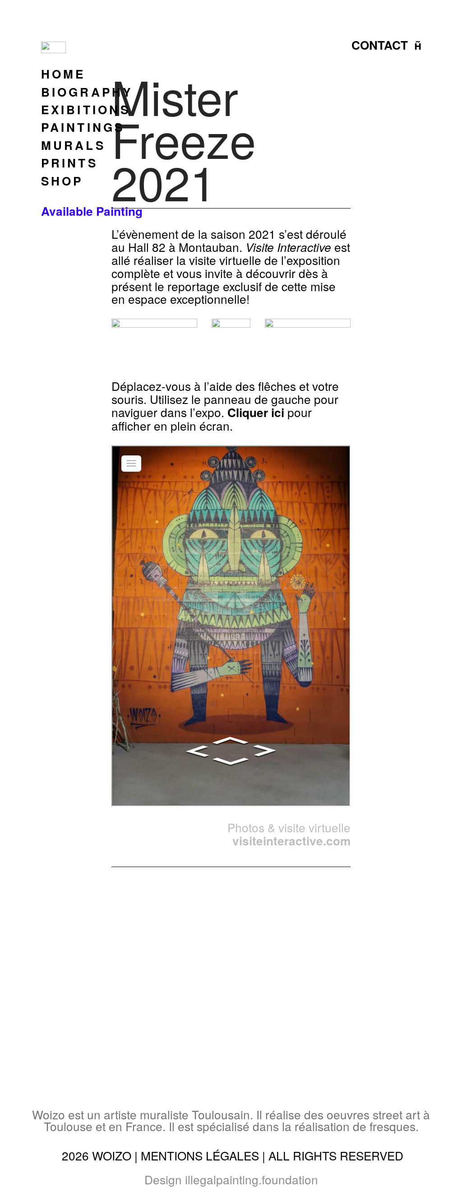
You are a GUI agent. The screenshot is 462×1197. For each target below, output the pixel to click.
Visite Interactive (288, 246)
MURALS (73, 145)
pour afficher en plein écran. (211, 419)
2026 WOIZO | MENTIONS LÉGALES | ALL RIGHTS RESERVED (232, 1155)
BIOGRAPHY (87, 92)
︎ (417, 45)
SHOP (62, 180)
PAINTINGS (83, 127)
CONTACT (379, 45)
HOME (63, 73)
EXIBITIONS (85, 109)
